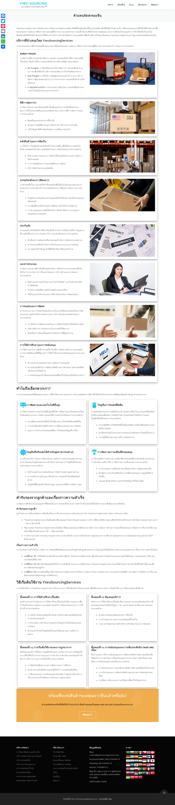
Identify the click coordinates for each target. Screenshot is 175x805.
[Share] (3, 46)
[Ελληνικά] (132, 756)
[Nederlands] (153, 764)
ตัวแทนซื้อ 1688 (59, 756)
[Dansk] (153, 752)
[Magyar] (140, 760)
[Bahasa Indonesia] (144, 760)
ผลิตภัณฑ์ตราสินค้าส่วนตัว (27, 780)
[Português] (144, 769)
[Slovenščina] (132, 773)
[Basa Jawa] (128, 764)
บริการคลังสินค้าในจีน (25, 768)
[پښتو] (140, 769)
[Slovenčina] (128, 773)
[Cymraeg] (148, 752)
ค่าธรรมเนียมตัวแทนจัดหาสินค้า (65, 768)
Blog (131, 5)
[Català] (140, 752)
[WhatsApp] (3, 41)
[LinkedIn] (3, 36)
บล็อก (55, 772)
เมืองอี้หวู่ (121, 5)
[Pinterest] (3, 26)
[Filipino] (148, 773)
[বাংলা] (136, 752)
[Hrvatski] (136, 760)
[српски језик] (136, 773)
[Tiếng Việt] (136, 777)
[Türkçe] (153, 773)
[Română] (148, 769)
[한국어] (136, 764)
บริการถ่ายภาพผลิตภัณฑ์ (26, 776)
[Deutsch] (128, 756)
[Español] (136, 756)
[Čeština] (144, 752)
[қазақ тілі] (132, 764)
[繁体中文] (140, 777)
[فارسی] (144, 756)
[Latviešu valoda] (144, 764)
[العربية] (128, 752)
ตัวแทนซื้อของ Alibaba (62, 760)
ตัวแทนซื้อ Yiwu (105, 799)
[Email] (3, 31)
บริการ (110, 5)
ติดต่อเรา (155, 5)
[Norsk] (128, 769)
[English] (132, 777)
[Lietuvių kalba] (140, 764)
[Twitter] (3, 21)
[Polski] (136, 769)
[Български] (132, 752)
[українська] (128, 777)
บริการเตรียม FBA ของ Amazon (29, 756)
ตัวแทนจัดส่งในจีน (23, 772)
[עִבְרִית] (128, 760)
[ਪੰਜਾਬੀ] (132, 769)
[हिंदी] (132, 760)
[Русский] (153, 769)
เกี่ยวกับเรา (142, 5)
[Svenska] (140, 773)
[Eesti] (140, 756)
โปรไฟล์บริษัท (58, 752)
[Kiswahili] (144, 773)
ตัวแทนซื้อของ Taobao (62, 764)
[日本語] (153, 760)
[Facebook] (3, 15)
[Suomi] (148, 756)
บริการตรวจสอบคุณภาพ (25, 764)
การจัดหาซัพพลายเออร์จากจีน (28, 752)
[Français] (153, 756)
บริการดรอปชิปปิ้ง (23, 760)
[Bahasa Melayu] (148, 764)
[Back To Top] (164, 792)
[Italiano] (148, 760)
